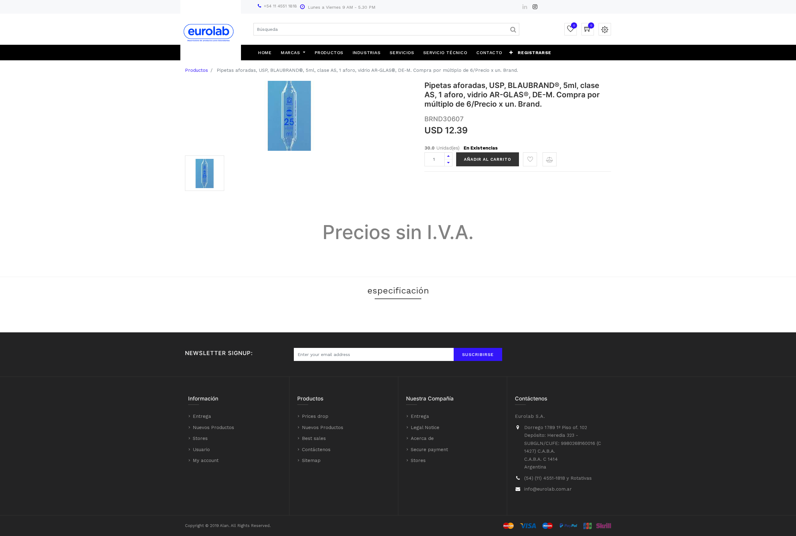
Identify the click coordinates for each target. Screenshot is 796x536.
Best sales (314, 438)
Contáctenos (316, 449)
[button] (511, 52)
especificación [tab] (398, 290)
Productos (196, 70)
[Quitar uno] (448, 162)
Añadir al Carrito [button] (487, 159)
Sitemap (311, 460)
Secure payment (429, 449)
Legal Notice (425, 427)
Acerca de (422, 438)
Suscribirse (478, 354)
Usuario (201, 449)
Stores (200, 438)
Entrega (202, 416)
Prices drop (315, 416)
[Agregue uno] (448, 156)
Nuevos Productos (213, 427)
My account (206, 460)
